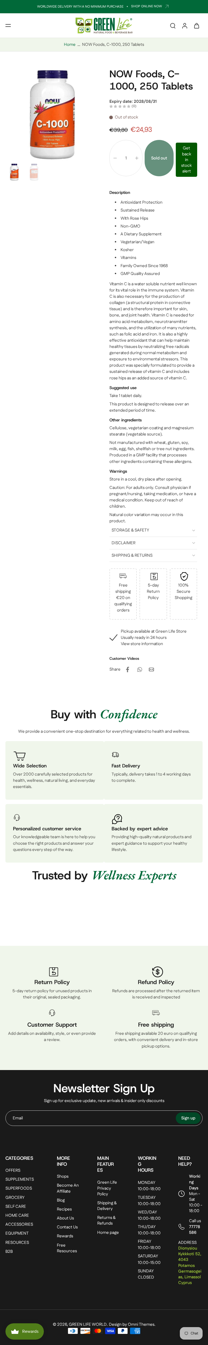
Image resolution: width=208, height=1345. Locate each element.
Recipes (64, 1209)
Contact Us (67, 1227)
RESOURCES (17, 1242)
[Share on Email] (151, 669)
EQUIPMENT (17, 1234)
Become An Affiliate (68, 1188)
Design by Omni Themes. (132, 1325)
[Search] (173, 25)
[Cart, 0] (197, 25)
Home (70, 44)
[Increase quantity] (136, 158)
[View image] (14, 172)
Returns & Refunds (106, 1220)
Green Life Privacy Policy (107, 1188)
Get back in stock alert (186, 159)
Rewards (65, 1236)
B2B (9, 1251)
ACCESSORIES (19, 1225)
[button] (8, 25)
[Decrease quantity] (115, 158)
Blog (61, 1200)
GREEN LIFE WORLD (88, 1325)
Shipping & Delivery (107, 1206)
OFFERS (12, 1171)
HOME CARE (17, 1215)
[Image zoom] (52, 114)
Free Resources (67, 1248)
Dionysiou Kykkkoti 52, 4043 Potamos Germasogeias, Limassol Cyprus (190, 1266)
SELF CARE (15, 1206)
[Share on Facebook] (128, 669)
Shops (63, 1177)
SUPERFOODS (18, 1189)
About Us (65, 1218)
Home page (108, 1232)
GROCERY (15, 1197)
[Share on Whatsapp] (139, 669)
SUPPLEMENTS (19, 1180)
